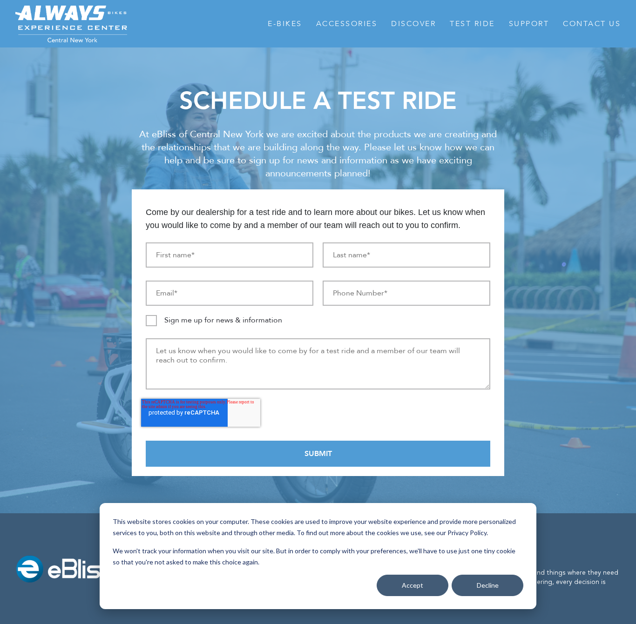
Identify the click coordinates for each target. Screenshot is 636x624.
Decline (488, 585)
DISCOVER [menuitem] (413, 24)
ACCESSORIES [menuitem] (347, 24)
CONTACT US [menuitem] (592, 24)
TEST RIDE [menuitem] (472, 24)
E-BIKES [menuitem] (285, 24)
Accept (412, 585)
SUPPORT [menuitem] (529, 24)
